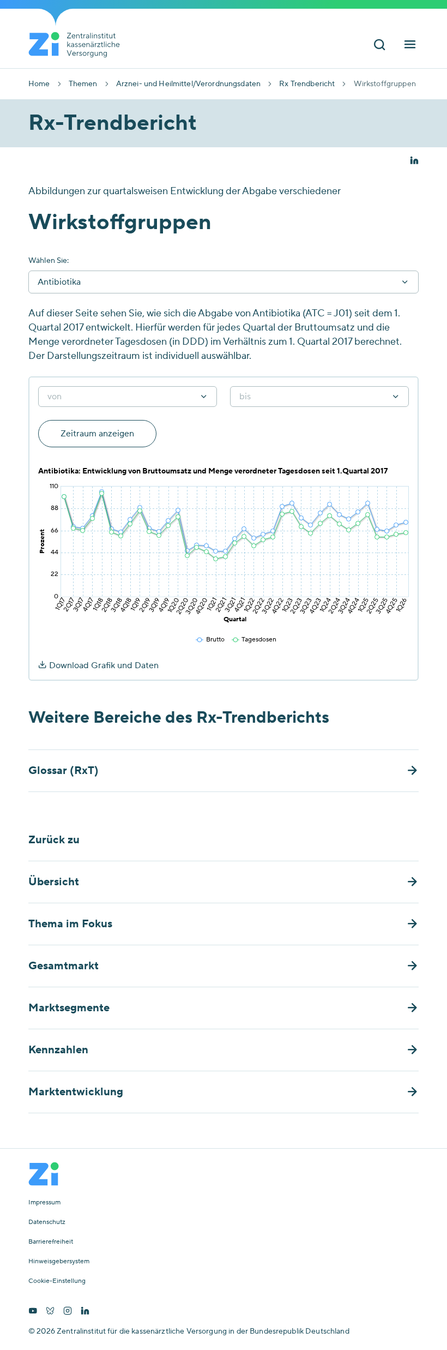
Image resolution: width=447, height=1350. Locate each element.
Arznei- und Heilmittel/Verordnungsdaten (188, 84)
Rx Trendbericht (307, 84)
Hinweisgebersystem (58, 1261)
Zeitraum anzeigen (97, 433)
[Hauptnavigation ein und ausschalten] (410, 45)
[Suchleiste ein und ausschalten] (379, 45)
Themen (83, 84)
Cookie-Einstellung (57, 1281)
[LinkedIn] (85, 1311)
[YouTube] (32, 1311)
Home (39, 84)
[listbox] (127, 396)
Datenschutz (46, 1222)
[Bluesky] (50, 1311)
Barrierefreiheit (50, 1242)
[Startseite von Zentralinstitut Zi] (78, 44)
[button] (414, 161)
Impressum (44, 1202)
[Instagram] (67, 1311)
